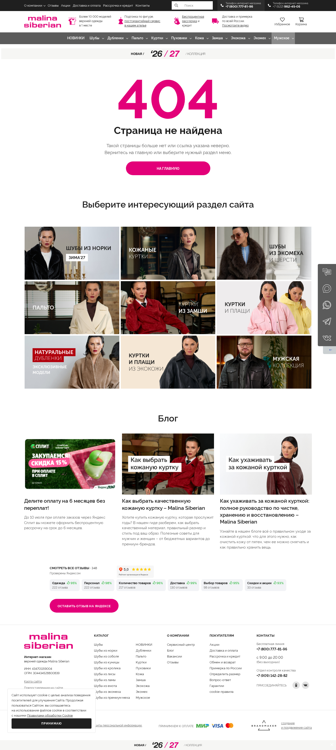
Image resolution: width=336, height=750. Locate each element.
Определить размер (225, 673)
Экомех (260, 38)
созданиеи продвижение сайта (296, 725)
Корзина (301, 24)
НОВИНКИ (76, 38)
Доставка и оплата (87, 5)
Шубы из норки (105, 650)
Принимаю (51, 723)
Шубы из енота (105, 685)
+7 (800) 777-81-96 (272, 648)
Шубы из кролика (107, 668)
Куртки (157, 38)
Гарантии (217, 685)
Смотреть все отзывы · (73, 568)
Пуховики (179, 38)
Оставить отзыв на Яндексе (84, 606)
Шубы (94, 38)
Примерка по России (226, 668)
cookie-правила (221, 691)
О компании (33, 5)
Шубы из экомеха (107, 691)
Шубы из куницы (106, 662)
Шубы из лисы (104, 673)
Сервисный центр (181, 644)
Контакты (143, 5)
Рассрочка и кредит (118, 5)
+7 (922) (286, 6)
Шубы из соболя (106, 656)
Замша (217, 38)
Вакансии (174, 656)
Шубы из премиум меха (112, 697)
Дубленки (115, 38)
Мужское (281, 38)
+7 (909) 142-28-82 (272, 675)
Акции (65, 5)
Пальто (137, 38)
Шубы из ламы (105, 679)
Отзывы (53, 5)
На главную (168, 168)
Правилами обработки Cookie (50, 715)
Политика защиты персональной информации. (109, 725)
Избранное (282, 24)
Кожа (199, 38)
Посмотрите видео (235, 25)
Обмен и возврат (223, 662)
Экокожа (238, 38)
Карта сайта (33, 681)
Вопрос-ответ (220, 679)
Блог (170, 650)
